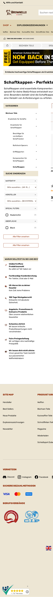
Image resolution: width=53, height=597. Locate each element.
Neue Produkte (9, 415)
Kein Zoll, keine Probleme (19, 290)
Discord (10, 477)
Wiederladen (42, 435)
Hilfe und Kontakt (14, 2)
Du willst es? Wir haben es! (20, 269)
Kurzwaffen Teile (28, 32)
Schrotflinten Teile (42, 32)
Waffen (5, 32)
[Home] (6, 45)
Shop (6, 25)
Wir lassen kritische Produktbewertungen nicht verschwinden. (20, 329)
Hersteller (7, 402)
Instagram (26, 477)
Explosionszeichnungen (31, 25)
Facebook (43, 477)
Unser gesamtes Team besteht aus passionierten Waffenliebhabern (22, 355)
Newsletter (8, 429)
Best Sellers (8, 409)
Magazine (41, 429)
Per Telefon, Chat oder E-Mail (21, 278)
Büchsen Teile (15, 32)
